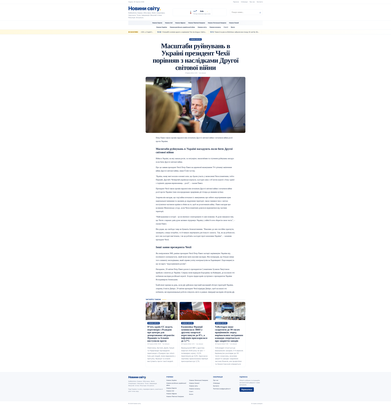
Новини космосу (215, 27)
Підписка (236, 2)
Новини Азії (168, 23)
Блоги (233, 27)
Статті (226, 27)
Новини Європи (157, 23)
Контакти (260, 2)
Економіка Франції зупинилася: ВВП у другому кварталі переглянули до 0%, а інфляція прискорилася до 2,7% (194, 333)
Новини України (161, 27)
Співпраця (244, 2)
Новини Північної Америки (196, 23)
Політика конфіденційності (222, 389)
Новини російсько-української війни (182, 27)
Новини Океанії (234, 23)
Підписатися (246, 390)
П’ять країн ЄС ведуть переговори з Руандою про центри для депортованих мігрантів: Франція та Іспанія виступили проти (161, 333)
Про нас (252, 2)
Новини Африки (180, 23)
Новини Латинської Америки (217, 23)
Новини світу (144, 8)
